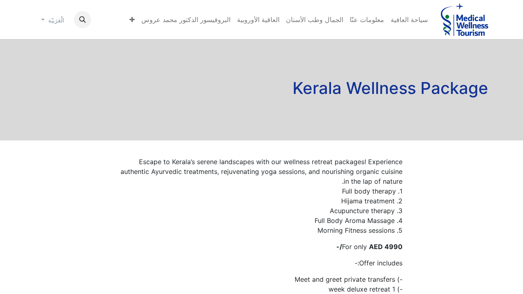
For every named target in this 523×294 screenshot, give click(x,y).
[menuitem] (409, 19)
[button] (82, 19)
